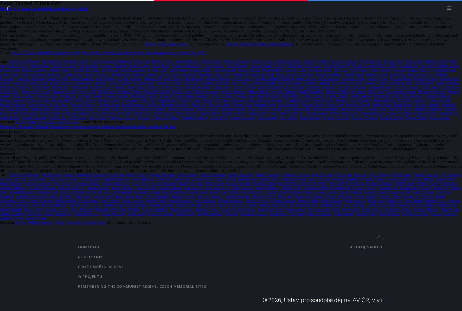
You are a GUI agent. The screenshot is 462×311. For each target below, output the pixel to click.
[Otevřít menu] (450, 9)
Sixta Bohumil (108, 109)
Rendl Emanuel (133, 105)
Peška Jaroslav (313, 96)
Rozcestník (90, 256)
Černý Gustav (138, 66)
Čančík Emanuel (64, 66)
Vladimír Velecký (194, 118)
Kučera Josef (125, 87)
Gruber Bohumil (164, 183)
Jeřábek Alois (242, 79)
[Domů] (10, 9)
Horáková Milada (329, 74)
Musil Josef (376, 92)
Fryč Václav (63, 183)
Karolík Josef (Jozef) (416, 188)
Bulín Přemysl (18, 66)
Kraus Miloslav (447, 83)
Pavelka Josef (244, 96)
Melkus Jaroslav (233, 92)
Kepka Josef (38, 83)
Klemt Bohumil (61, 83)
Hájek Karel (121, 74)
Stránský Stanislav (428, 109)
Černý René (160, 66)
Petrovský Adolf (387, 96)
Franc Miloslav (296, 70)
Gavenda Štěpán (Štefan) (412, 70)
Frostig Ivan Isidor (38, 183)
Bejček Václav (163, 61)
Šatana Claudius (428, 105)
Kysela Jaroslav (199, 87)
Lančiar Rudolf (269, 87)
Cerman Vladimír (113, 66)
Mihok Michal (258, 92)
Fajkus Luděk (201, 70)
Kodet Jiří (191, 83)
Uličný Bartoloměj (344, 113)
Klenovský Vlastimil (91, 83)
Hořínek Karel (377, 74)
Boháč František (316, 61)
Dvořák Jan (110, 70)
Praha (32, 122)
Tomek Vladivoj (233, 113)
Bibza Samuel (212, 61)
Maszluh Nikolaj (157, 92)
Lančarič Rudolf (376, 192)
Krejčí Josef (41, 87)
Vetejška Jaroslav (122, 118)
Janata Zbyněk (58, 79)
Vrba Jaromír (267, 118)
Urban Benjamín (372, 113)
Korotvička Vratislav (347, 83)
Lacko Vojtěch (245, 87)
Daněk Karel (408, 66)
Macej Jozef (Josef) (36, 92)
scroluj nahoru (366, 246)
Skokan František (181, 109)
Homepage (89, 246)
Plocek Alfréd (62, 100)
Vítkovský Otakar (166, 118)
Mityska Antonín (284, 92)
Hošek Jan (398, 74)
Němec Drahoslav (339, 196)
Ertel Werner (179, 70)
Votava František (243, 118)
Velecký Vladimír (160, 214)
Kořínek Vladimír (316, 83)
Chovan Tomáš (261, 66)
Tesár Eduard (164, 113)
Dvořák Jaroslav (133, 70)
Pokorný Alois (190, 100)
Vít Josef (144, 118)
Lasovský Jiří (401, 192)
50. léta (20, 122)
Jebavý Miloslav (218, 79)
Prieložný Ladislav (411, 100)
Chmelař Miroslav (116, 179)
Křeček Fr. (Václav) (15, 87)
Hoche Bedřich (262, 74)
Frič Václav (359, 70)
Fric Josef (341, 70)
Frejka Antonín (320, 70)
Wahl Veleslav (310, 118)
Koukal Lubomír (147, 192)
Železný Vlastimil (364, 118)
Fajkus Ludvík (398, 179)
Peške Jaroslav (133, 201)
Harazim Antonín (145, 74)
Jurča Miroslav (329, 79)
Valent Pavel (448, 113)
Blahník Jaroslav (237, 61)
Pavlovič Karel (268, 96)
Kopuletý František (215, 83)
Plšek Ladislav (86, 100)
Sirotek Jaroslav (83, 109)
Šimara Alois (40, 109)
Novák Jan (68, 96)
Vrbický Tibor (366, 214)
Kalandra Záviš (354, 79)
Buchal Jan (414, 61)
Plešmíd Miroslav (437, 96)
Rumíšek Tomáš (358, 105)
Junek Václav (306, 79)
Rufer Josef (335, 105)
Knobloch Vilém (169, 83)
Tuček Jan (296, 113)
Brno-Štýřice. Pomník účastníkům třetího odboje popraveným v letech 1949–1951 (144, 53)
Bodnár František (289, 61)
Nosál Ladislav (24, 96)
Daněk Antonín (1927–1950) (375, 66)
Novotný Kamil (90, 96)
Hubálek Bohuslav (43, 188)
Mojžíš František (311, 92)
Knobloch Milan (72, 192)
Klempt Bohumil (22, 192)
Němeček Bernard (432, 92)
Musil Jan (358, 92)
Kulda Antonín (148, 87)
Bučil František (436, 61)
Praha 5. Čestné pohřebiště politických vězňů (46, 53)
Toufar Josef (257, 113)
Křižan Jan (79, 87)
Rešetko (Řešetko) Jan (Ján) (168, 105)
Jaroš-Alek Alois (217, 188)
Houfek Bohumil (420, 74)
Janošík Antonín (129, 79)
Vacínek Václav (425, 113)
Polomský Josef (243, 100)
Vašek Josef (77, 118)
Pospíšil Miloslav (298, 100)
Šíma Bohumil (18, 109)
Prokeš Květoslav (13, 105)
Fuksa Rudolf (380, 70)
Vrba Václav (288, 118)
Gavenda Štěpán (87, 183)
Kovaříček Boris (400, 83)
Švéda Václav (49, 113)
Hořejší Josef (354, 74)
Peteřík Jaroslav (361, 96)
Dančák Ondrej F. (337, 66)
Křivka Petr (61, 87)
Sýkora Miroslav (103, 113)
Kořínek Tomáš (289, 83)
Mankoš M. (87, 92)
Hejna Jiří (241, 74)
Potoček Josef (323, 100)
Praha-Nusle (114, 205)
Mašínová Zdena (130, 92)
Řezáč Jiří (199, 105)
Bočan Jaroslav (262, 61)
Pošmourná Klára (270, 100)
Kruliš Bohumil (101, 87)
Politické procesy (41, 222)
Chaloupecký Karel (186, 66)
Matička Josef (182, 92)
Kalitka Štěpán (401, 79)
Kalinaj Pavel (377, 79)
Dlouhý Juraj (10, 70)
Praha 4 (97, 205)
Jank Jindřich (106, 79)
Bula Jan (360, 175)
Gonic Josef (9, 74)
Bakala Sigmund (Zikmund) (111, 61)
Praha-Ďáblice (360, 100)
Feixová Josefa (224, 70)
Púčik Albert (59, 105)
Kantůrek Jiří (388, 188)
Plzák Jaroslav (109, 100)
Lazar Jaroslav (293, 87)
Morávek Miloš (337, 92)
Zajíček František (336, 118)
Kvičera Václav (173, 87)
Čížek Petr (295, 66)
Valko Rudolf (10, 118)
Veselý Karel (98, 118)
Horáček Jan (304, 74)
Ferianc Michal (249, 70)
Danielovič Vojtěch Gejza (439, 66)
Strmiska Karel (319, 209)
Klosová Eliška (120, 83)
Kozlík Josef (424, 83)
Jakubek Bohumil (72, 188)
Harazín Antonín (238, 183)
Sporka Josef (377, 109)
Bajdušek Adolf (76, 61)
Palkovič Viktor (171, 96)
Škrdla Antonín (207, 109)
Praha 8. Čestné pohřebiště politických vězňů (44, 9)
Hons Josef (284, 74)
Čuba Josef (313, 66)
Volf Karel (297, 214)
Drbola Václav (60, 70)
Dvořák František (86, 70)
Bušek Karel (40, 66)
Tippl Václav (209, 113)
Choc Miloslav (237, 66)
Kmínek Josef (144, 83)
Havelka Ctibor (264, 183)
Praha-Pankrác (137, 205)
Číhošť (280, 66)
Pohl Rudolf (168, 100)
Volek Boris (219, 118)
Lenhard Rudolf (380, 87)
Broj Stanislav (371, 61)
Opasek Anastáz (116, 96)
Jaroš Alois (172, 79)
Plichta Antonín (12, 100)
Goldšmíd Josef (444, 70)
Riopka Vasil (243, 105)
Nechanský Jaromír (401, 92)
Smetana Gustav (233, 109)
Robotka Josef (265, 105)
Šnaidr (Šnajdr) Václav (265, 109)
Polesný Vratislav (216, 100)
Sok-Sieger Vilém (297, 109)
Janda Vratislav (82, 79)
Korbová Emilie (263, 83)
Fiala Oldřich (273, 70)
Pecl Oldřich (291, 96)
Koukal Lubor (375, 83)
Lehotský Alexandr (351, 87)
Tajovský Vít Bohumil (135, 113)
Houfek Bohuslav (13, 188)
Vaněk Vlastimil (34, 118)
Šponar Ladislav (353, 109)
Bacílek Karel (52, 61)
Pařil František (221, 96)
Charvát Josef (213, 66)
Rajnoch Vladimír (84, 105)
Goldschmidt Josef (116, 183)
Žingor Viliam (416, 118)
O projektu (90, 276)
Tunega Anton (317, 113)
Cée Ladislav (88, 66)
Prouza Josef (38, 105)
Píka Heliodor (412, 96)
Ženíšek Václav (392, 118)
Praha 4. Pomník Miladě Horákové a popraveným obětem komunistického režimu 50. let (87, 126)
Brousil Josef (394, 61)
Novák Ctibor (47, 96)
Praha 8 (341, 100)
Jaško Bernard (193, 79)
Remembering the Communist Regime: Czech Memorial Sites (142, 286)
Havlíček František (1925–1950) (207, 74)
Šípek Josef (61, 109)
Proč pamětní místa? (100, 266)
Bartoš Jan (117, 175)
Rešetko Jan (268, 205)
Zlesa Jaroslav (439, 118)
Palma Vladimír (197, 96)
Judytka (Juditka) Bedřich (274, 79)
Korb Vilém (240, 83)
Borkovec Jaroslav (345, 61)
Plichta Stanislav (38, 100)
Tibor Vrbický (187, 113)
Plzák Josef (130, 100)
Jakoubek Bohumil (30, 79)
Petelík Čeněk (336, 96)
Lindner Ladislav (407, 87)
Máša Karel (107, 92)
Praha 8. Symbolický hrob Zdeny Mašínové (259, 44)
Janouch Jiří (153, 79)
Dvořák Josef (158, 70)
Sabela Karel (382, 105)
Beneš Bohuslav (163, 175)
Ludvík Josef (10, 92)
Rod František (289, 105)
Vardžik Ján (57, 118)
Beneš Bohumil (187, 61)
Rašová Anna (109, 105)
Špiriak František (326, 109)
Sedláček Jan (447, 205)
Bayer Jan (142, 61)
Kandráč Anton (425, 79)
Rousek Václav (313, 105)
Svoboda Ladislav (76, 113)
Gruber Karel (73, 74)
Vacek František (399, 113)
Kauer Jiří (19, 83)
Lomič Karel (450, 87)
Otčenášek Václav (144, 96)
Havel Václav (170, 74)
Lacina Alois (222, 87)
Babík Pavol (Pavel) (24, 61)
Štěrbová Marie (400, 109)
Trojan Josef (278, 113)
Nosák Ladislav (366, 196)
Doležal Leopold (34, 70)
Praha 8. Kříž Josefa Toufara (166, 44)
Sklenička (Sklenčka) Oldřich (143, 109)
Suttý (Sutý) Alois (24, 113)
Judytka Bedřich (316, 188)
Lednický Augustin (320, 87)
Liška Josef (430, 87)
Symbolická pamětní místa (58, 122)
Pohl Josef (149, 100)
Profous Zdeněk (439, 100)
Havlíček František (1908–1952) (302, 183)
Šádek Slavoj (404, 105)
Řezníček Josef (219, 105)
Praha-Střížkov (384, 100)
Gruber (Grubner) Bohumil (40, 74)
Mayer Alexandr (207, 92)
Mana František (65, 92)
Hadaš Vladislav (97, 74)
